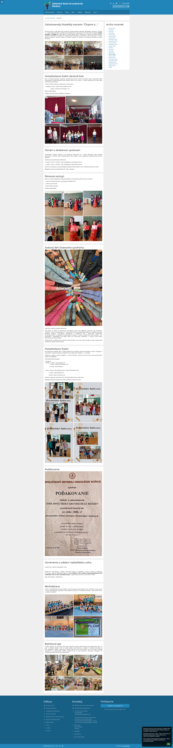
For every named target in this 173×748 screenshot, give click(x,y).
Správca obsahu (50, 705)
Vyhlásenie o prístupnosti (53, 711)
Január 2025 (112, 57)
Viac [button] (95, 12)
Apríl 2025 (111, 52)
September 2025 (113, 44)
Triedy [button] (67, 12)
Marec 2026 (112, 35)
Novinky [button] (59, 12)
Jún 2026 (111, 30)
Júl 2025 (111, 47)
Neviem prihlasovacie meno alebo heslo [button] (115, 709)
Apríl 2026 (111, 33)
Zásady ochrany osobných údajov (55, 716)
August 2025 (112, 46)
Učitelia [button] (79, 12)
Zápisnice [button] (88, 12)
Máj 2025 (111, 51)
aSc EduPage (126, 746)
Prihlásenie (125, 3)
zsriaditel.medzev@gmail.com (82, 708)
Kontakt (48, 728)
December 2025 (113, 39)
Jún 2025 (111, 49)
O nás (47, 725)
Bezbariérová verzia (49, 746)
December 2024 (113, 59)
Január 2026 (112, 38)
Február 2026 (112, 36)
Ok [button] (168, 744)
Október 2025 (112, 43)
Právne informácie (51, 714)
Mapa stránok (49, 722)
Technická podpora (51, 708)
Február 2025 (112, 56)
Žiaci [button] (73, 12)
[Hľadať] (128, 6)
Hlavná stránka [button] (49, 12)
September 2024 (113, 64)
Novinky (59, 18)
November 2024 (113, 60)
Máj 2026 (111, 31)
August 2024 (112, 65)
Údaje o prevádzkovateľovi (53, 719)
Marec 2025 (112, 54)
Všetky (110, 67)
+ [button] (111, 3)
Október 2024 (112, 62)
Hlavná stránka (50, 18)
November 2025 (113, 41)
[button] (116, 3)
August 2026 (112, 28)
